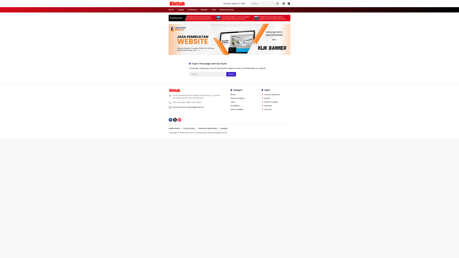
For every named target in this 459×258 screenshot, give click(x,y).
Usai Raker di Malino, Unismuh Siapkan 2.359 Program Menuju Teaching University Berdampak (224, 18)
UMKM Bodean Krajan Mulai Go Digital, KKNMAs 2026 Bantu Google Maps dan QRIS (186, 18)
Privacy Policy (189, 128)
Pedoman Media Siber (207, 128)
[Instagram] (179, 120)
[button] (277, 3)
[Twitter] (175, 120)
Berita (233, 94)
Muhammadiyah (238, 98)
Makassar (268, 106)
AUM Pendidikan (237, 109)
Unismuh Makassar (272, 94)
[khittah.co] (189, 3)
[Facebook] (170, 120)
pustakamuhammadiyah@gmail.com (188, 107)
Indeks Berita (174, 128)
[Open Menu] (288, 3)
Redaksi (224, 128)
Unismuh (268, 109)
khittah (267, 98)
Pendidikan (235, 106)
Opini (233, 102)
